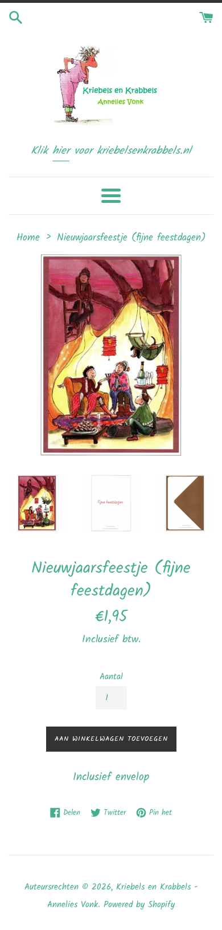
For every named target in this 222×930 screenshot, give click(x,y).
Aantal (111, 677)
